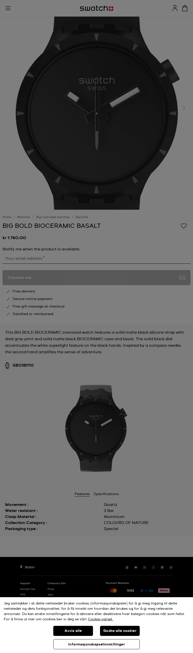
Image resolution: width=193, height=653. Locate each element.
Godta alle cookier (119, 631)
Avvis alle (73, 631)
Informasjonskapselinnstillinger (96, 644)
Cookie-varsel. (100, 619)
